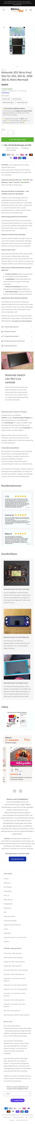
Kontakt (6, 878)
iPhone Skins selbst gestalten (13, 953)
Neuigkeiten (7, 933)
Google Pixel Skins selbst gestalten (14, 961)
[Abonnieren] (29, 1094)
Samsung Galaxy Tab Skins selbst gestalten (17, 1015)
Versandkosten (5, 92)
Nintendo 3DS (6, 99)
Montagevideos (8, 904)
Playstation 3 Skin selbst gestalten (14, 1000)
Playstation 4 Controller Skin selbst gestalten (14, 994)
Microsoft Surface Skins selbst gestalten (16, 970)
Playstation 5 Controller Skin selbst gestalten (14, 980)
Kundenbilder (8, 891)
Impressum (7, 883)
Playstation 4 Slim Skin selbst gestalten (16, 989)
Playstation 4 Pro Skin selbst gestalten (15, 985)
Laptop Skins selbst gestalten (13, 966)
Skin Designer (8, 887)
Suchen (6, 929)
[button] (4, 10)
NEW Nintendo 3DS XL (8, 102)
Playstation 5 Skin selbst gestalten (14, 974)
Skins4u (8, 1115)
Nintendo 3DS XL (17, 99)
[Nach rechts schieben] (22, 66)
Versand (31, 1117)
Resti (11, 769)
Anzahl (3, 129)
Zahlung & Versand (9, 916)
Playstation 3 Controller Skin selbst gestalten (14, 1005)
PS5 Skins (6, 941)
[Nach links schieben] (13, 66)
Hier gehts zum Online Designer (22, 321)
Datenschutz (7, 908)
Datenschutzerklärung (18, 1117)
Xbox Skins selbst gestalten (12, 1010)
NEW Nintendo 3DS (22, 102)
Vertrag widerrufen (17, 859)
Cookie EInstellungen (10, 920)
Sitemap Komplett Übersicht (12, 925)
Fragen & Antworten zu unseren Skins (15, 937)
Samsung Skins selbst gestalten (13, 957)
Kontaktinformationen (21, 1120)
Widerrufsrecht (8, 899)
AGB (5, 912)
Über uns (6, 895)
